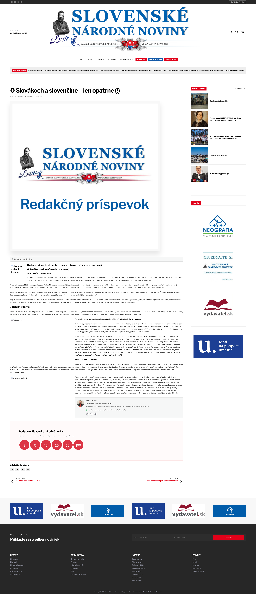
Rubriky (91, 59)
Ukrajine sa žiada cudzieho (101, 70)
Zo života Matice (16, 571)
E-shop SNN (141, 59)
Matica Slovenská (237, 2)
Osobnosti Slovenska (78, 574)
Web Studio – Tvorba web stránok (152, 592)
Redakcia (101, 59)
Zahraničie (14, 568)
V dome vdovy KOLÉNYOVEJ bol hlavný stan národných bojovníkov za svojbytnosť (187, 70)
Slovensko (14, 559)
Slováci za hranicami (17, 565)
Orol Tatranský (137, 577)
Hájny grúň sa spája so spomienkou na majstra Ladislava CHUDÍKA (135, 70)
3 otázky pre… (137, 559)
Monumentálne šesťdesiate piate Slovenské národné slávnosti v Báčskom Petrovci (225, 137)
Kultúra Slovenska (138, 568)
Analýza (73, 562)
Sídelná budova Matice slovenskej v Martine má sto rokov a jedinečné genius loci (62, 70)
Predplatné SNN (155, 59)
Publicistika (30, 96)
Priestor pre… (137, 562)
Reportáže (74, 568)
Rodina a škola (137, 580)
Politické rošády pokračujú (219, 174)
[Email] (87, 414)
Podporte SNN (171, 59)
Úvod (82, 59)
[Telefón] (91, 414)
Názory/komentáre (77, 565)
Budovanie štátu (137, 574)
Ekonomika (14, 562)
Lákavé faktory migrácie (218, 156)
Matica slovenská (126, 59)
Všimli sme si (15, 574)
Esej (72, 571)
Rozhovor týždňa (138, 565)
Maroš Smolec (91, 401)
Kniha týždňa (136, 571)
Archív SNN (112, 59)
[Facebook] (95, 414)
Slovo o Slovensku (77, 559)
